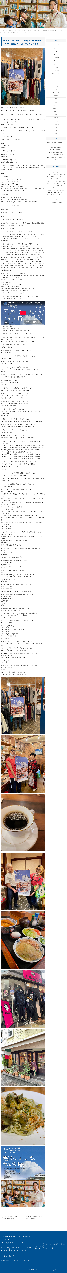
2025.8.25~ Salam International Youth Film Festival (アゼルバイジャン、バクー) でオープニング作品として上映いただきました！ (56, 174)
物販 (56, 114)
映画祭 (56, 111)
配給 (56, 130)
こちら (18, 328)
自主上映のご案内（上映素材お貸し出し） (56, 158)
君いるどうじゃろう (56, 105)
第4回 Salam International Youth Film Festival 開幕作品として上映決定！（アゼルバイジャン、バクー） (56, 193)
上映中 (56, 83)
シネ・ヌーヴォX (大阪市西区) (17, 110)
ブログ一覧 (56, 45)
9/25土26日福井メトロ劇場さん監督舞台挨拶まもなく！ (33, 1217)
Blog (33, 2)
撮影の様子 (56, 108)
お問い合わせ (33, 6)
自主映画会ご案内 (56, 124)
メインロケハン (56, 73)
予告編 (56, 86)
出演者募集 (56, 92)
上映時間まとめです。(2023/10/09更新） (56, 148)
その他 (56, 60)
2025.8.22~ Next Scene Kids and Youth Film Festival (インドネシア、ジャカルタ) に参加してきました (56, 184)
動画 (56, 99)
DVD (56, 51)
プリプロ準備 (56, 70)
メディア (56, 76)
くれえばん (56, 54)
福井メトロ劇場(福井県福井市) (20, 114)
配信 (56, 127)
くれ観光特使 (56, 57)
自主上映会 (56, 121)
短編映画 (56, 117)
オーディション (56, 64)
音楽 (56, 133)
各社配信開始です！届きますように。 (56, 143)
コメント (56, 67)
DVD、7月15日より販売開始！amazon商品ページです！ (56, 153)
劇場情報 (56, 95)
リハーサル (56, 79)
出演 (56, 89)
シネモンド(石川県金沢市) (11, 205)
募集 (56, 102)
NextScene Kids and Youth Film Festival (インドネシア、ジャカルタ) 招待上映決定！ (56, 200)
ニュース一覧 (56, 48)
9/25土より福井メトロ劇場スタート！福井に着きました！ (12, 1217)
